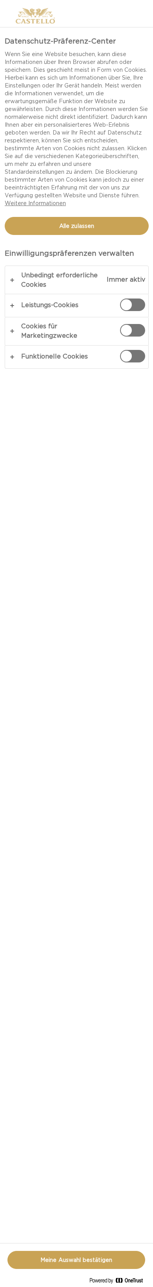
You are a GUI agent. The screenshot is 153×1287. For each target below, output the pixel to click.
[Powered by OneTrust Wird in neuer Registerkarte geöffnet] (119, 1282)
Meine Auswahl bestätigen (76, 1260)
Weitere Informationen (35, 203)
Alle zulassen (77, 226)
